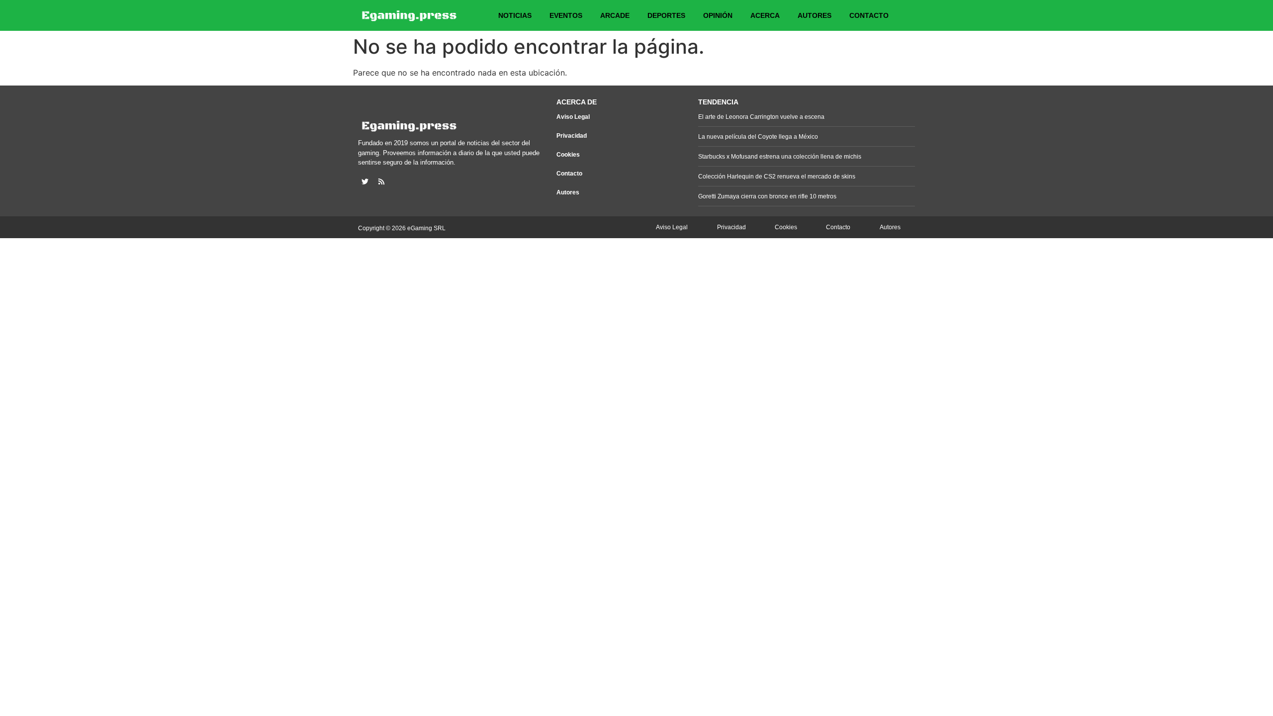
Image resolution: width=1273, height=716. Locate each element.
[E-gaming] (409, 15)
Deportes (666, 15)
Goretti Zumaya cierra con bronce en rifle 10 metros (767, 196)
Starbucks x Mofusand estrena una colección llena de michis (779, 156)
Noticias (515, 15)
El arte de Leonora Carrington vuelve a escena (761, 116)
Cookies (568, 154)
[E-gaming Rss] (381, 181)
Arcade (615, 15)
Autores (814, 15)
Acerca (765, 15)
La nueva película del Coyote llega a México (758, 136)
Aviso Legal (573, 116)
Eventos (565, 15)
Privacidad (571, 135)
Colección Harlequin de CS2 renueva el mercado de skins (776, 176)
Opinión (717, 15)
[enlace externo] (365, 181)
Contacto (869, 15)
